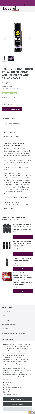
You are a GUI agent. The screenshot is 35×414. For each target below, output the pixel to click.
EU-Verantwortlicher (12, 136)
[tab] (8, 128)
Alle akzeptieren (17, 399)
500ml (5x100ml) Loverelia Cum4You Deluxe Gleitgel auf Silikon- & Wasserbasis (22, 227)
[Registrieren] (19, 1)
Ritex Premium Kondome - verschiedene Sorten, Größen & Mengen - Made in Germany (23, 278)
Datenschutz (7, 320)
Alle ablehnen (17, 404)
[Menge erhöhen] (8, 104)
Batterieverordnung (10, 329)
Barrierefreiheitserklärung (13, 333)
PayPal (8, 389)
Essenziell (9, 382)
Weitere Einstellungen (10, 394)
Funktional (9, 392)
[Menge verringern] (11, 104)
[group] (7, 245)
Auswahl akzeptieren (17, 409)
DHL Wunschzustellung (13, 387)
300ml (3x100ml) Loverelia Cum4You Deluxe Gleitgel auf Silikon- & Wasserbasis (22, 244)
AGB (3, 316)
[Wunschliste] (30, 1)
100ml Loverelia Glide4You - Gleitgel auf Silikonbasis (22, 259)
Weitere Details (9, 132)
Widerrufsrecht (8, 324)
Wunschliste (10, 119)
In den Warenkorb (13, 109)
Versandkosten (16, 123)
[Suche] (25, 1)
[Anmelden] (13, 1)
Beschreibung (8, 128)
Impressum (6, 311)
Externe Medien (11, 385)
